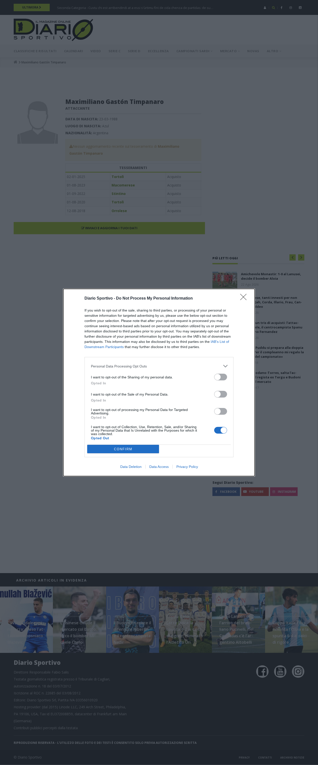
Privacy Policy (187, 467)
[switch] (220, 377)
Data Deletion (131, 467)
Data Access (159, 467)
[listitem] (159, 366)
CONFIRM (123, 449)
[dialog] (159, 382)
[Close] (245, 298)
